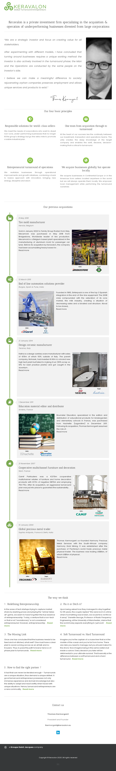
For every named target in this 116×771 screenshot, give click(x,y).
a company (26, 747)
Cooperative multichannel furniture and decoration (47, 467)
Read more (24, 250)
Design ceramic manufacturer (35, 344)
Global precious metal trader (35, 529)
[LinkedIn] (58, 764)
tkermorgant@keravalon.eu (58, 725)
